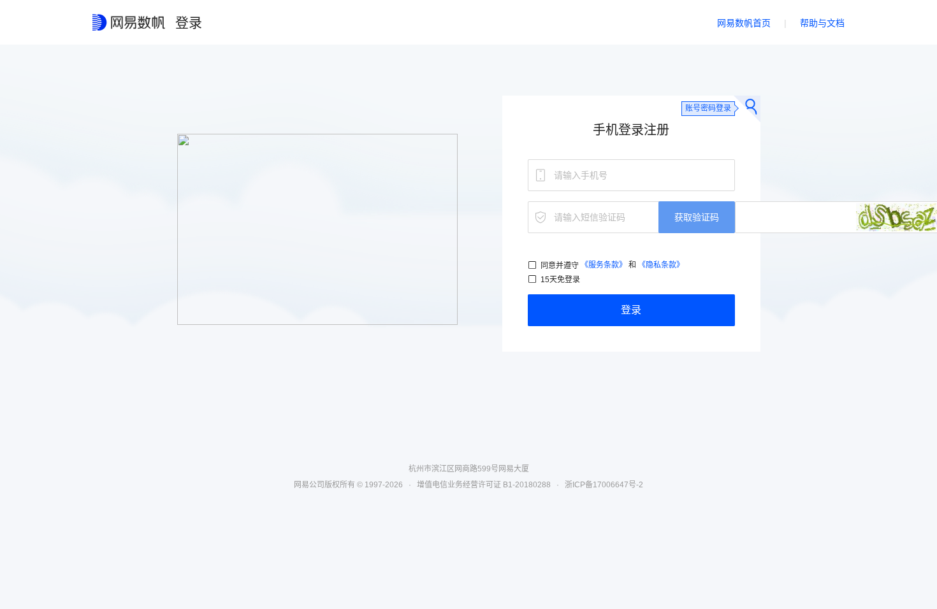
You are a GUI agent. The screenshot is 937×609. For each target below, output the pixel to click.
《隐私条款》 (661, 265)
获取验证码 (696, 217)
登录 (631, 309)
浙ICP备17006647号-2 (604, 484)
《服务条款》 (604, 265)
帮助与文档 (822, 23)
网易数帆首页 (744, 23)
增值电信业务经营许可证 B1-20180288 (484, 484)
